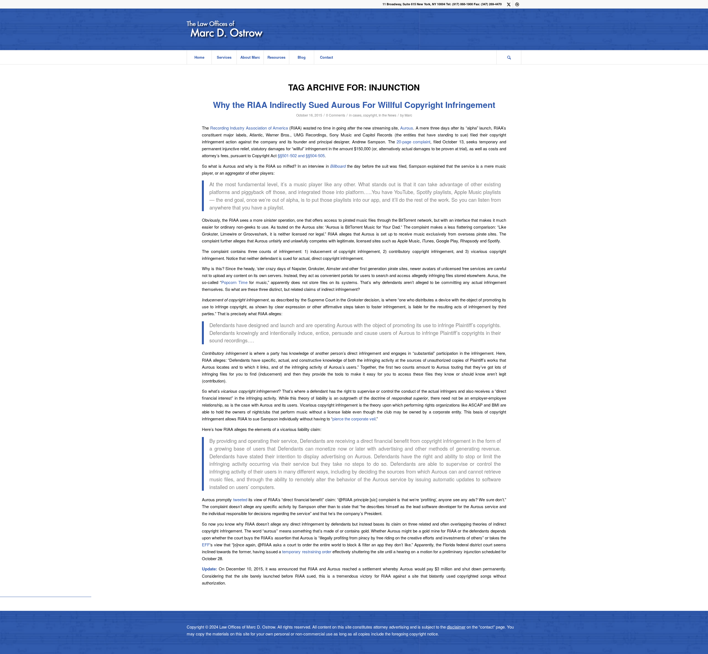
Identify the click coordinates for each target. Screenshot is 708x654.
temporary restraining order (306, 551)
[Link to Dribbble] (517, 4)
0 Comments (335, 115)
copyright (370, 115)
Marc (408, 115)
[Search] (508, 57)
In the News (387, 115)
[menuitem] (199, 57)
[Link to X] (509, 4)
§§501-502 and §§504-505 (301, 155)
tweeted (240, 499)
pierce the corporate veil (354, 419)
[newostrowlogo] (240, 29)
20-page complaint (413, 141)
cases (357, 115)
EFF (206, 544)
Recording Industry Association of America (249, 128)
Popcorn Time (234, 282)
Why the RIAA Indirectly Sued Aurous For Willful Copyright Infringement (354, 104)
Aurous (406, 128)
